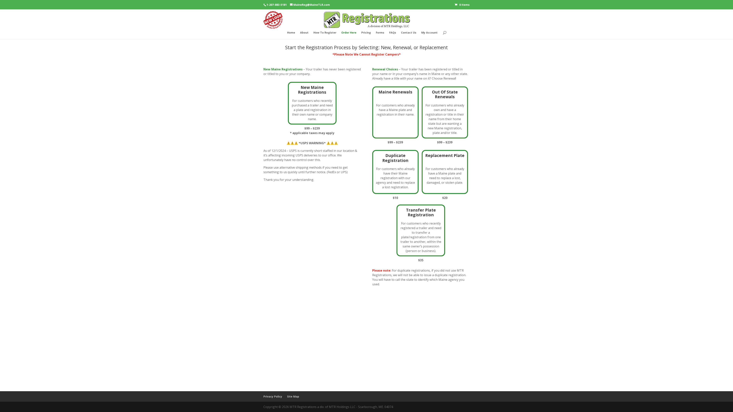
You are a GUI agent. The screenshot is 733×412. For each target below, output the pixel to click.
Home (291, 32)
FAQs (392, 32)
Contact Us (408, 32)
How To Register (324, 32)
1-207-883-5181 (276, 4)
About (304, 32)
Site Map (293, 396)
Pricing (366, 32)
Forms (380, 32)
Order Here (348, 32)
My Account (429, 32)
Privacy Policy (272, 396)
